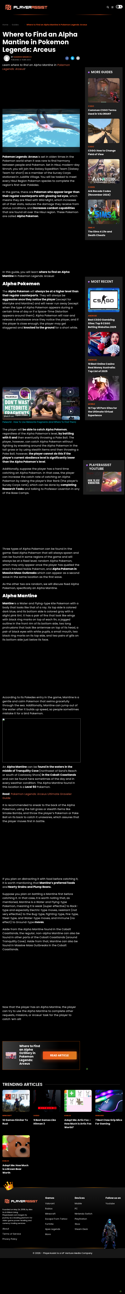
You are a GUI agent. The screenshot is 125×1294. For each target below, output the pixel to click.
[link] (6, 390)
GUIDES (36, 1116)
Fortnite (49, 1223)
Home (5, 24)
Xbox (77, 1223)
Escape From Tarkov (56, 1218)
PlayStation (81, 1218)
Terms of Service (11, 1233)
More (48, 1234)
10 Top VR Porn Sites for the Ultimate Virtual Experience (102, 411)
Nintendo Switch (83, 1213)
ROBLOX (67, 1116)
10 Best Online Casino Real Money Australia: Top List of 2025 (101, 367)
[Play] (70, 411)
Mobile (78, 1203)
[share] (56, 390)
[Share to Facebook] (67, 58)
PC (76, 1208)
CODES (91, 187)
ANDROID (92, 315)
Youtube (110, 1203)
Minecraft (50, 1213)
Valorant (50, 1203)
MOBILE (91, 404)
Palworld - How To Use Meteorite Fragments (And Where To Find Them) (31, 390)
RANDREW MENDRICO (23, 57)
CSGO (91, 106)
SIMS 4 (91, 227)
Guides (15, 24)
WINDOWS (99, 1116)
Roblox (48, 1208)
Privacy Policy (9, 1238)
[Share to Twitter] (72, 58)
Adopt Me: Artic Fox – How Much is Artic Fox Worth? (77, 1123)
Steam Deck (81, 1229)
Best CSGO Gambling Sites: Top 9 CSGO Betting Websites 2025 (102, 323)
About (5, 1228)
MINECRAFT (7, 1116)
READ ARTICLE (59, 1055)
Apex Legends (52, 1229)
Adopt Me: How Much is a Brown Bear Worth (15, 1169)
